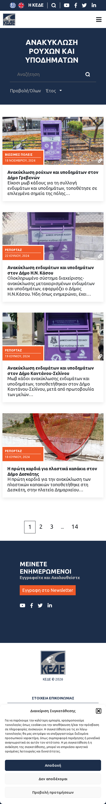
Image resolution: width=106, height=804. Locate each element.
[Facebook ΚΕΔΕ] (75, 5)
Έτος (51, 90)
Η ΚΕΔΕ (36, 4)
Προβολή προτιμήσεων (53, 792)
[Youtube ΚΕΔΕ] (67, 5)
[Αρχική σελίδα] (9, 19)
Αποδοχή (53, 765)
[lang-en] (21, 5)
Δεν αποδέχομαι (53, 779)
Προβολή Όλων (25, 90)
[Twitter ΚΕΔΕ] (84, 5)
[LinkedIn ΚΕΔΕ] (94, 5)
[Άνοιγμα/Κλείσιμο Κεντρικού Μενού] (99, 19)
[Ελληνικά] (13, 5)
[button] (98, 710)
